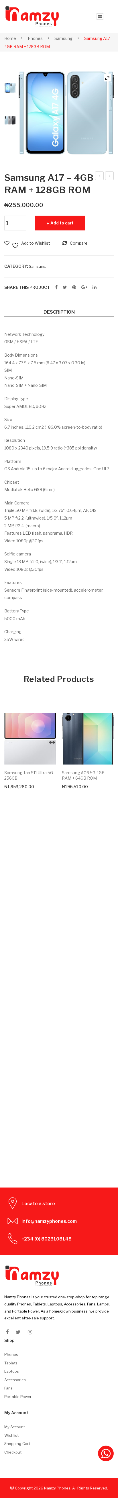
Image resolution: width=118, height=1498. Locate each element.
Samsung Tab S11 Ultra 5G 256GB (28, 775)
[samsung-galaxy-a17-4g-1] (66, 112)
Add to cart (62, 222)
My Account (14, 1427)
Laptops (11, 1371)
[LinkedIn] (95, 287)
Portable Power (18, 1396)
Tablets (10, 1363)
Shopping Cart (17, 1443)
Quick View (49, 757)
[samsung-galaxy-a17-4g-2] (10, 120)
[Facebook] (56, 287)
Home (10, 38)
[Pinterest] (74, 287)
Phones (35, 38)
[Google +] (84, 287)
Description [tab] (59, 312)
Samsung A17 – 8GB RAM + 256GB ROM (99, 176)
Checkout (12, 1452)
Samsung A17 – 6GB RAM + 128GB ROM (109, 176)
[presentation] (10, 939)
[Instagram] (30, 1332)
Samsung (63, 38)
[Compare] (49, 731)
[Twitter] (65, 287)
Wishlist (11, 1435)
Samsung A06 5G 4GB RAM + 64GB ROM (83, 775)
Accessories (15, 1380)
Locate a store (38, 1203)
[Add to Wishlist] (49, 720)
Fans (8, 1388)
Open (100, 16)
